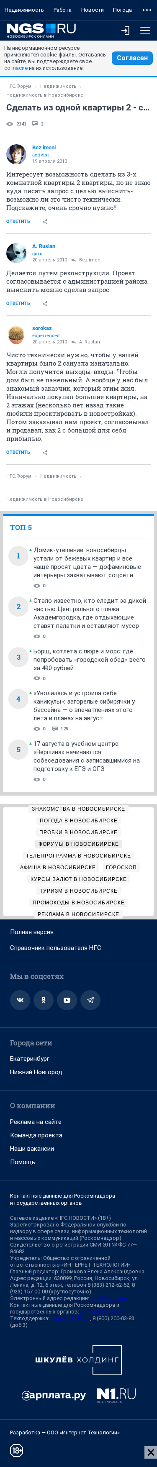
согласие (16, 68)
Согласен (132, 58)
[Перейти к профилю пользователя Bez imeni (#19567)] (16, 154)
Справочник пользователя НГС (55, 948)
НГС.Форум (18, 86)
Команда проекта (36, 1135)
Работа (63, 10)
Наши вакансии (32, 1148)
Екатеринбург (29, 1058)
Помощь (22, 1162)
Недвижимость (24, 10)
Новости (92, 10)
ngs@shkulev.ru (109, 1298)
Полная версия (32, 932)
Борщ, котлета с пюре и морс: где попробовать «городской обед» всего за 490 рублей (89, 660)
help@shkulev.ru (70, 1318)
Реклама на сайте (36, 1122)
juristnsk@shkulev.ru (105, 1311)
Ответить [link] (18, 221)
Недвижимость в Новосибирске (44, 95)
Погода (122, 10)
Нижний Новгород (36, 1072)
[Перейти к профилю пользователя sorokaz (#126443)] (16, 335)
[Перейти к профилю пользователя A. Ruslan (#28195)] (16, 253)
